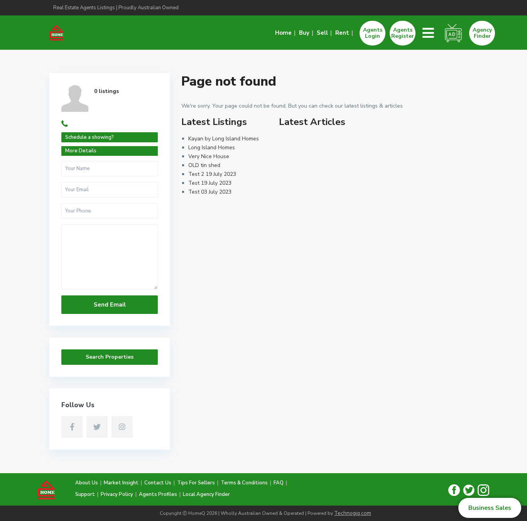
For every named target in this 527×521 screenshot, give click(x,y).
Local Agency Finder (206, 494)
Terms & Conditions (244, 482)
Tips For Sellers (196, 482)
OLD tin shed (204, 165)
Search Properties (109, 357)
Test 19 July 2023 (209, 183)
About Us (86, 482)
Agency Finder (482, 33)
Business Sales (489, 508)
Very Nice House (208, 156)
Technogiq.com (352, 513)
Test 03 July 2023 (209, 192)
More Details (80, 150)
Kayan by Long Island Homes (223, 138)
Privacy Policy (117, 494)
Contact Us (157, 482)
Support (85, 494)
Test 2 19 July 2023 (212, 174)
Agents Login (372, 33)
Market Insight (121, 482)
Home (283, 33)
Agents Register (402, 33)
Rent (342, 33)
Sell (322, 33)
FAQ (279, 482)
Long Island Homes (211, 147)
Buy (304, 33)
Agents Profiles (158, 494)
